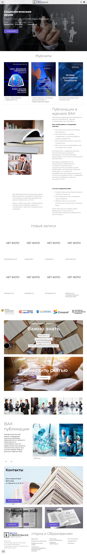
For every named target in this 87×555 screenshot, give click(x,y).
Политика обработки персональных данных (43, 346)
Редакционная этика (38, 541)
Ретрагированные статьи (43, 339)
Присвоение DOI (43, 335)
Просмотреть (13, 501)
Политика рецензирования (55, 539)
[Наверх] (82, 550)
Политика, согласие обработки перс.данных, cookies (38, 549)
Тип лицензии (73, 539)
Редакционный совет (37, 543)
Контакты (71, 543)
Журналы (34, 539)
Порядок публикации (53, 543)
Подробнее (11, 31)
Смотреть (12, 524)
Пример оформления (43, 342)
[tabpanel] (43, 25)
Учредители (72, 541)
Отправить (43, 377)
